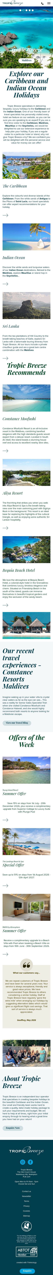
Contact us (26, 1191)
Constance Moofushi (30, 705)
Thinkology (32, 1262)
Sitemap (26, 1216)
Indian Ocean (14, 111)
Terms (26, 1201)
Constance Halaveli (12, 708)
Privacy (26, 1206)
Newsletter (26, 1196)
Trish (44, 702)
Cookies (26, 1211)
